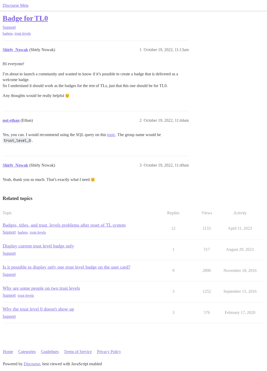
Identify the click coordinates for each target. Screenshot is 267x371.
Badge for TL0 (25, 18)
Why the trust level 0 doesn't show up (38, 309)
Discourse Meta (15, 5)
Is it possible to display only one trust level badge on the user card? (66, 267)
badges (8, 33)
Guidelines (50, 351)
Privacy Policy (109, 351)
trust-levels (23, 33)
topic (111, 134)
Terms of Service (78, 351)
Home (8, 351)
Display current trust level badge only (38, 245)
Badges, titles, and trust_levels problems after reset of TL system (64, 225)
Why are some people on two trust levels (41, 288)
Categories (27, 351)
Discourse (32, 364)
